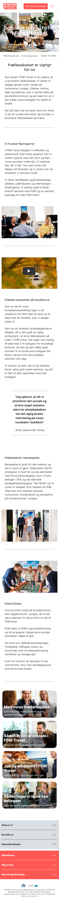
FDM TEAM (48, 55)
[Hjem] (10, 6)
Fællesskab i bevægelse (20, 55)
